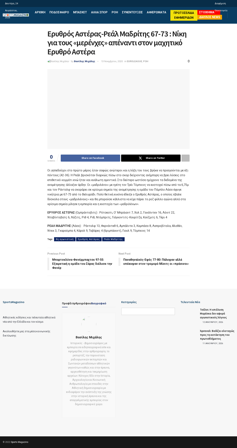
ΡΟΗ (115, 12)
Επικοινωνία (221, 10)
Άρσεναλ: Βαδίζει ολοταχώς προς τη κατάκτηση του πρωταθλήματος (217, 334)
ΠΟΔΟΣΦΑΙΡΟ (59, 12)
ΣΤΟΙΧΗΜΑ (206, 12)
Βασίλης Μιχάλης (84, 61)
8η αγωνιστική (65, 239)
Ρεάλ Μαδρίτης (113, 239)
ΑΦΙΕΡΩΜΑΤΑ (156, 12)
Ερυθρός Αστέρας (89, 239)
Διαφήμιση (220, 3)
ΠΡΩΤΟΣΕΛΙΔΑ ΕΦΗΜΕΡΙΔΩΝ (184, 15)
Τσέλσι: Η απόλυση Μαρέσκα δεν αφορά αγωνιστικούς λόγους (213, 313)
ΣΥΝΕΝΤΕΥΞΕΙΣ (132, 12)
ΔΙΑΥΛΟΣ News (209, 17)
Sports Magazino (19, 442)
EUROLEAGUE (134, 61)
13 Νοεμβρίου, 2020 (112, 61)
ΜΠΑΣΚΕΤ (80, 12)
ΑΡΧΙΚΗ (40, 12)
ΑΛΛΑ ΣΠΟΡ (99, 12)
